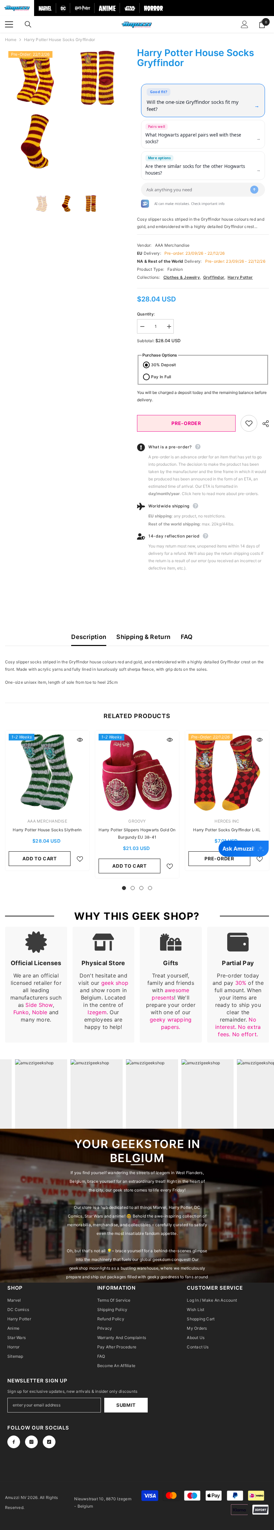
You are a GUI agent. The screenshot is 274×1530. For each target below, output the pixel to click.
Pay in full (161, 376)
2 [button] (133, 888)
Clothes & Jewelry (181, 277)
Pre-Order (186, 423)
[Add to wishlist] (249, 423)
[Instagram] (31, 1442)
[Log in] (244, 24)
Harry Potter (240, 277)
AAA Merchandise (172, 245)
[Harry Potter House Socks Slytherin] (47, 772)
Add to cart (39, 858)
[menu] (9, 24)
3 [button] (141, 888)
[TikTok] (49, 1442)
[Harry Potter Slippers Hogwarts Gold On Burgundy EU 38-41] (137, 772)
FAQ (187, 636)
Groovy (137, 821)
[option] (34, 109)
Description (88, 636)
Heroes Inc (227, 821)
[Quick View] (80, 740)
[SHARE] (263, 424)
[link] (36, 985)
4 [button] (150, 888)
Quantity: (146, 313)
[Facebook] (13, 1442)
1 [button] (124, 888)
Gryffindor (213, 277)
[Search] (28, 24)
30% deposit (163, 364)
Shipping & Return (143, 636)
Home (10, 39)
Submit (126, 1405)
